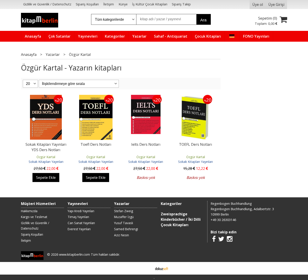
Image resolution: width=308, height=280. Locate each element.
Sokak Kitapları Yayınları (46, 161)
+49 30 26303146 (223, 220)
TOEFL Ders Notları (195, 144)
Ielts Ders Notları (145, 144)
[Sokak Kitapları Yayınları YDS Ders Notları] (46, 97)
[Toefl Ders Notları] (96, 97)
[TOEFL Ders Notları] (195, 97)
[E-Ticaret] (161, 268)
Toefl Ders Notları (95, 144)
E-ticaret (147, 268)
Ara (203, 20)
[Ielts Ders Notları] (146, 97)
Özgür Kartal (46, 157)
